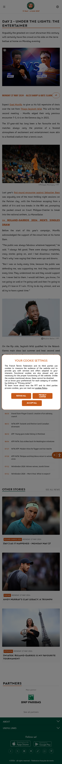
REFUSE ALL (21, 396)
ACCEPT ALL (32, 403)
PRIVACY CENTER (42, 396)
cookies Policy (41, 388)
